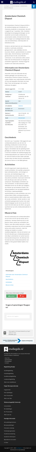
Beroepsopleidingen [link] (9, 425)
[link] (34, 6)
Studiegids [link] (6, 6)
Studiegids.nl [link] (19, 448)
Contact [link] (7, 363)
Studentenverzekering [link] (9, 433)
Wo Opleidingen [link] (8, 409)
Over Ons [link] (7, 358)
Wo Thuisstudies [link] (8, 411)
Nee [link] (23, 296)
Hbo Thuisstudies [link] (8, 395)
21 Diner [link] (6, 442)
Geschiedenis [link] (9, 279)
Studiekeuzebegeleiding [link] (10, 376)
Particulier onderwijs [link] (9, 428)
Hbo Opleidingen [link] (8, 392)
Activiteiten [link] (9, 282)
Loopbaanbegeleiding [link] (9, 379)
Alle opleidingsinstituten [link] (10, 422)
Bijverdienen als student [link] (10, 439)
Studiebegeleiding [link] (8, 370)
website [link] (20, 106)
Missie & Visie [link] (9, 285)
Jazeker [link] (12, 296)
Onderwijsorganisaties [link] (9, 431)
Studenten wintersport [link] (9, 436)
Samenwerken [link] (8, 359)
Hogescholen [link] (7, 389)
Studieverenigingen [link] (15, 6)
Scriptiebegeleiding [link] (8, 373)
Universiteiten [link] (7, 406)
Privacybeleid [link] (8, 361)
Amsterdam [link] (21, 118)
